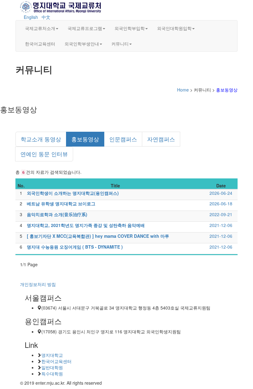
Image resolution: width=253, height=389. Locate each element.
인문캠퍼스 (123, 139)
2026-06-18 (220, 203)
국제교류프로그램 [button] (85, 28)
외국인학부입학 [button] (129, 28)
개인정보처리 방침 (38, 284)
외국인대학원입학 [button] (174, 28)
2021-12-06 (220, 225)
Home (183, 90)
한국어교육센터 (40, 44)
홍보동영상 (85, 139)
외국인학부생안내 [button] (81, 44)
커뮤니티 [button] (120, 44)
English (31, 17)
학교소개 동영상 (41, 139)
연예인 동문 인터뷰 (44, 154)
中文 (46, 17)
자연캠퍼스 (161, 139)
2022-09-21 (220, 214)
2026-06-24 (220, 193)
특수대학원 (52, 373)
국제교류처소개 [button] (40, 28)
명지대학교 (52, 355)
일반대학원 (52, 367)
